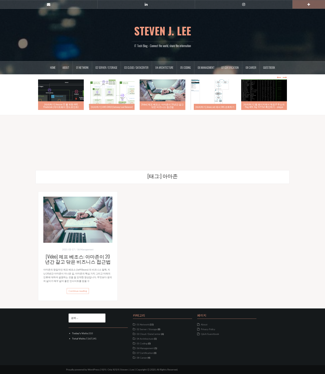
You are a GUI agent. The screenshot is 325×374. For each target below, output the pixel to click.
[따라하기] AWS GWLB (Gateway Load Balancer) (163, 107)
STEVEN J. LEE (162, 30)
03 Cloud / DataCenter (136, 68)
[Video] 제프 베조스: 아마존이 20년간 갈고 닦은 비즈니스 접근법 (213, 105)
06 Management (206, 68)
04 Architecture (164, 68)
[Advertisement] (162, 139)
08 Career (251, 68)
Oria (109, 369)
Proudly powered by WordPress (83, 369)
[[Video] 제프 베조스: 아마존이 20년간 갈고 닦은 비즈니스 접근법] (77, 219)
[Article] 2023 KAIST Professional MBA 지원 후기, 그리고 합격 (61, 105)
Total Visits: (79, 338)
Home (53, 68)
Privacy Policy (208, 329)
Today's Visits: (80, 333)
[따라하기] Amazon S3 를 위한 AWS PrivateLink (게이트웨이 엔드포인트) (111, 105)
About (65, 68)
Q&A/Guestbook (210, 334)
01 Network (82, 68)
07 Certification (230, 68)
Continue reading (78, 290)
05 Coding (185, 68)
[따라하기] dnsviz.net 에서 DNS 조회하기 (265, 107)
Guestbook (269, 68)
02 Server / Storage (106, 68)
